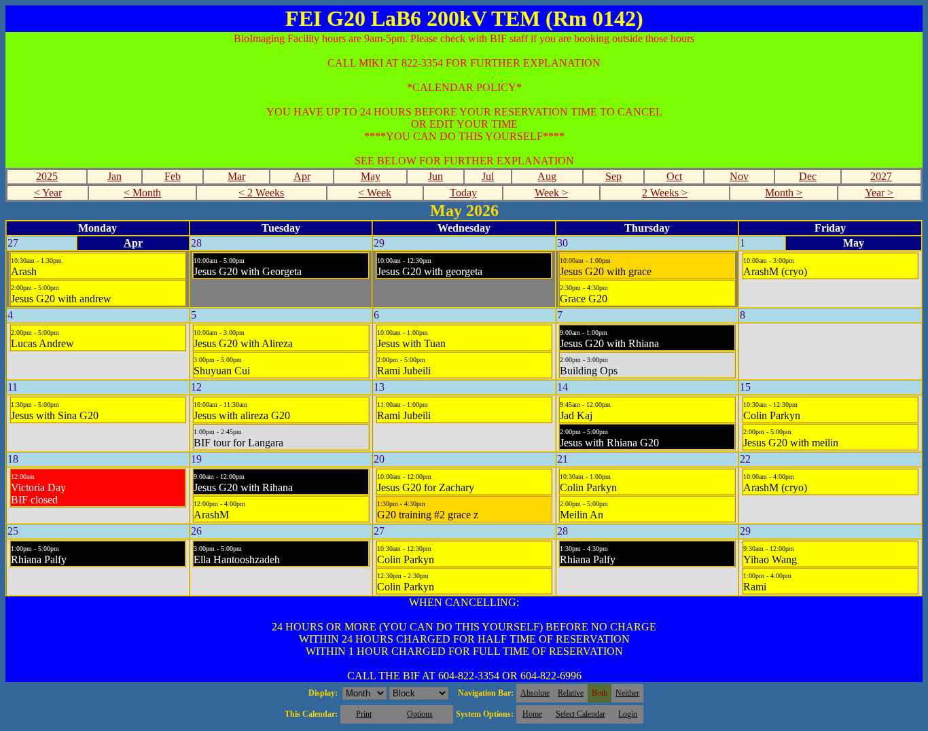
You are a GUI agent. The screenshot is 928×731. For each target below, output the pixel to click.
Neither (627, 693)
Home (532, 714)
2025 (47, 176)
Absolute (535, 693)
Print (364, 714)
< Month (142, 192)
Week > (551, 192)
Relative (571, 693)
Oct (674, 176)
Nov (739, 176)
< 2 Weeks (261, 192)
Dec (808, 176)
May (370, 176)
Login (627, 714)
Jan (114, 176)
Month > (783, 192)
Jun (435, 176)
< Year (48, 192)
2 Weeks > (665, 192)
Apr (301, 176)
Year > (879, 192)
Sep (613, 176)
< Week (374, 192)
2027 (881, 176)
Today (463, 192)
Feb (172, 176)
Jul (488, 176)
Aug (546, 176)
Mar (236, 176)
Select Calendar (580, 714)
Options (420, 714)
